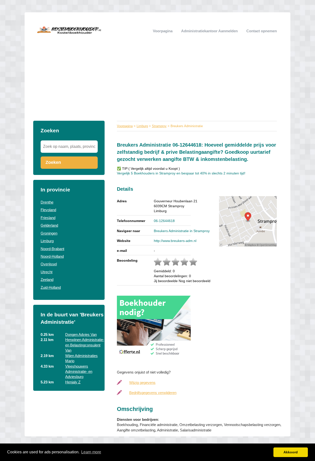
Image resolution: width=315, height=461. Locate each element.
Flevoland (48, 210)
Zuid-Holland (51, 287)
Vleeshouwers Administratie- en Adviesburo (78, 371)
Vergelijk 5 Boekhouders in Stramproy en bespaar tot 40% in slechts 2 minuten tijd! (181, 173)
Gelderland (49, 225)
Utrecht (46, 272)
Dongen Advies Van (81, 334)
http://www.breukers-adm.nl (175, 241)
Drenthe (47, 202)
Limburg (47, 241)
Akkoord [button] (291, 452)
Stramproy (159, 126)
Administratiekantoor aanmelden (209, 31)
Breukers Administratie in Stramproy (182, 231)
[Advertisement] (157, 83)
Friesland (48, 218)
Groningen (49, 233)
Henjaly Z (72, 382)
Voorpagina (163, 31)
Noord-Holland (52, 256)
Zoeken (53, 162)
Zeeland (47, 279)
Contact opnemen (261, 31)
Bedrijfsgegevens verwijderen (152, 393)
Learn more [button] (91, 452)
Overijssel (49, 264)
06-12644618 (164, 221)
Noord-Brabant (52, 249)
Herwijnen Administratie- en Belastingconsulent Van (84, 345)
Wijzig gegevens (142, 382)
